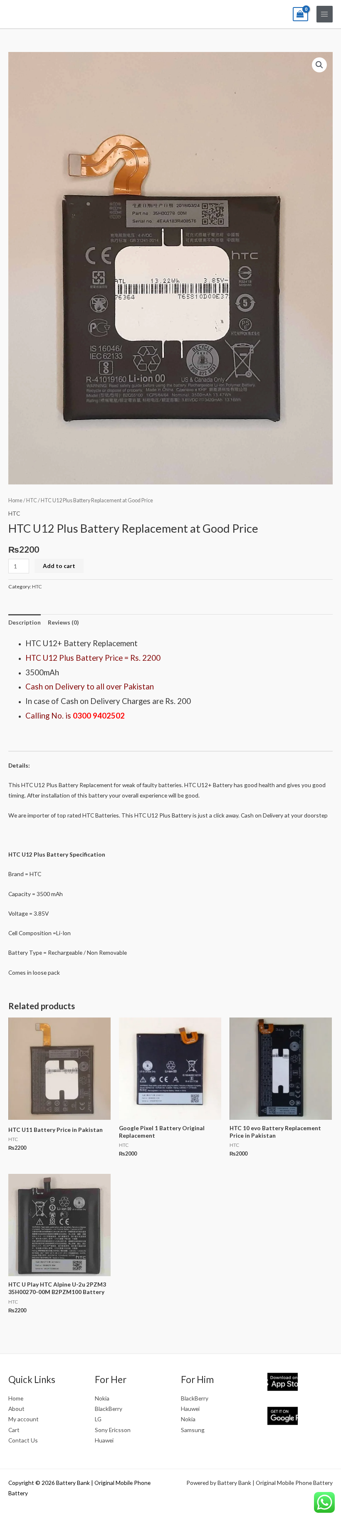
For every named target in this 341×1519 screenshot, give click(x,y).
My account (23, 1419)
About (16, 1408)
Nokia (102, 1398)
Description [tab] (24, 622)
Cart (14, 1429)
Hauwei (190, 1408)
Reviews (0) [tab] (63, 622)
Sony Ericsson (113, 1429)
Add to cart (59, 565)
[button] (319, 64)
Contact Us (23, 1440)
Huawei (104, 1440)
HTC (31, 500)
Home (15, 500)
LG (98, 1419)
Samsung (193, 1429)
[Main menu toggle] (324, 14)
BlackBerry (108, 1408)
